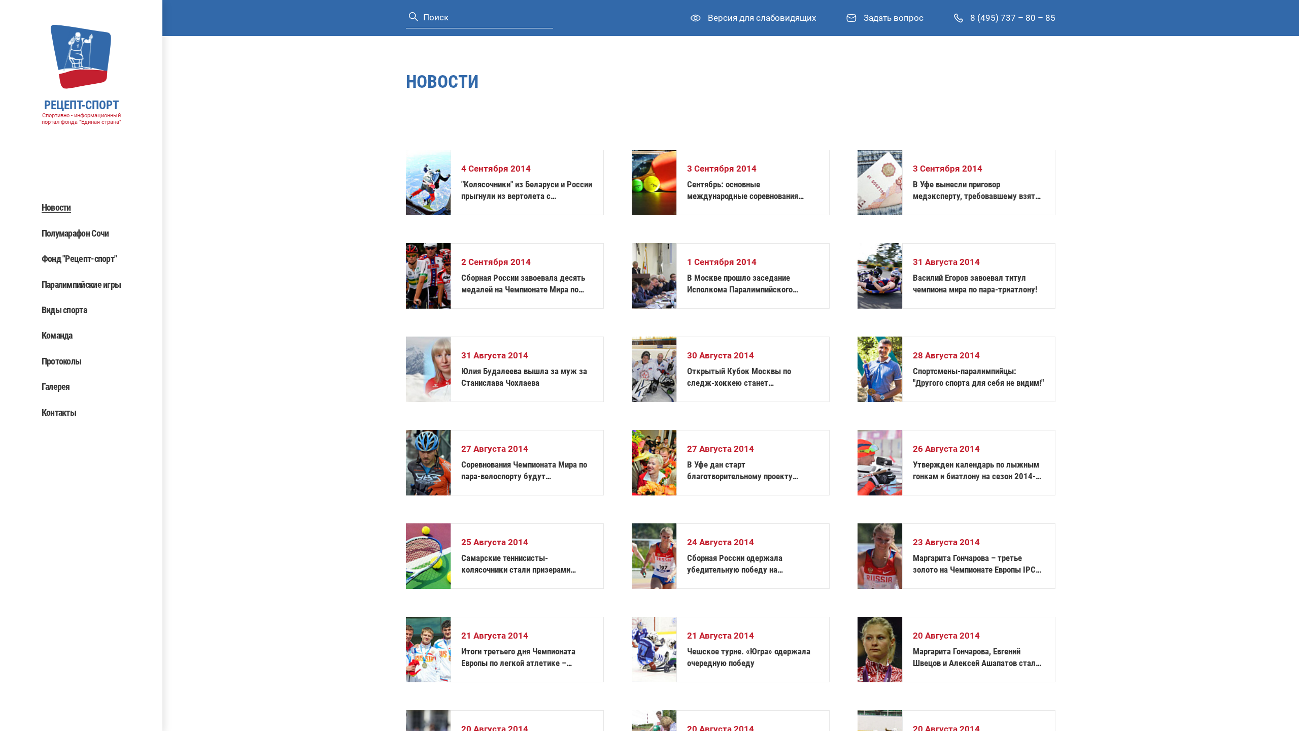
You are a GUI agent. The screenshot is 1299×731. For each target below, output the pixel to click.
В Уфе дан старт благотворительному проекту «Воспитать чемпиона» (740, 470)
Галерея (56, 386)
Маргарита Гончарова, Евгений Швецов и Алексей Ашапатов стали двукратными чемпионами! (976, 657)
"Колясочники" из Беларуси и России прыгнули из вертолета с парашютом (526, 190)
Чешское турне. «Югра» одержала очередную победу (748, 657)
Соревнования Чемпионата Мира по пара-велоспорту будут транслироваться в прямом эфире (524, 470)
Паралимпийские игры (81, 284)
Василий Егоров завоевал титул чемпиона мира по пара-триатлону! (975, 283)
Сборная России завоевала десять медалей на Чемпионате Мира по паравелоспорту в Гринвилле (523, 284)
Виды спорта (64, 310)
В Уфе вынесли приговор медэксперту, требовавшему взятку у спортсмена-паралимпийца (978, 190)
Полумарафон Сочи (75, 233)
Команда (57, 335)
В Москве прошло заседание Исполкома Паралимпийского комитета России (740, 284)
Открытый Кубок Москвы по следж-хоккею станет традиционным (739, 377)
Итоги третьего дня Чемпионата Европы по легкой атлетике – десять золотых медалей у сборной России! (525, 657)
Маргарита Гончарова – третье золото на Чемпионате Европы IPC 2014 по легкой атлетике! (974, 564)
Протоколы (62, 361)
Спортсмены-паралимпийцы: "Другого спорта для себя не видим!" (978, 377)
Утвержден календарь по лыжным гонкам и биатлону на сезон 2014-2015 (976, 470)
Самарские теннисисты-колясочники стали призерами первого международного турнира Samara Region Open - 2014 (522, 564)
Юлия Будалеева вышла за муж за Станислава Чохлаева (524, 377)
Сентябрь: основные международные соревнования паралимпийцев (742, 190)
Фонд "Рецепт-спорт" (79, 258)
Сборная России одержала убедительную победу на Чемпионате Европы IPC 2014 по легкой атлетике (745, 564)
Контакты (59, 412)
